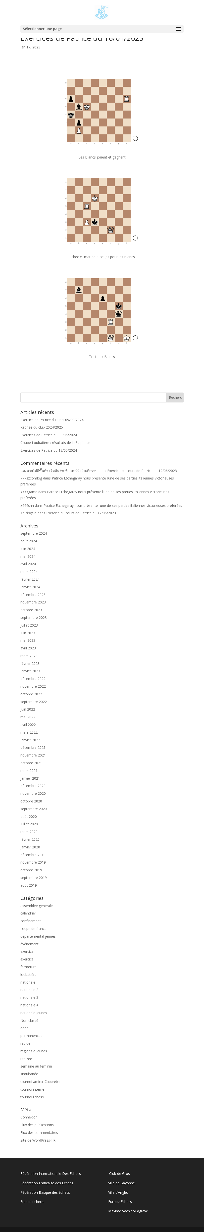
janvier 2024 (30, 587)
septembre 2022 (33, 701)
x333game (28, 491)
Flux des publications (37, 1124)
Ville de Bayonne (121, 1183)
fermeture (28, 966)
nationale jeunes (33, 1012)
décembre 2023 (33, 594)
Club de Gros (119, 1173)
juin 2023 (27, 633)
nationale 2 (29, 989)
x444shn (27, 505)
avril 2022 (28, 724)
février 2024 (30, 579)
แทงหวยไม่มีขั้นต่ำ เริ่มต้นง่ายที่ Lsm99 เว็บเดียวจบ (59, 470)
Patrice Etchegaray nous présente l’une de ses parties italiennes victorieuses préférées (113, 505)
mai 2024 (27, 556)
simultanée (29, 1074)
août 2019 (28, 885)
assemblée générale (36, 905)
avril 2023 (28, 648)
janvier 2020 (30, 847)
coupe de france (33, 928)
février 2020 (30, 839)
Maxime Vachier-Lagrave (128, 1211)
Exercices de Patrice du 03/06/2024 (48, 435)
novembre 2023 (33, 602)
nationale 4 (29, 1005)
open (24, 1028)
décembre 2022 (33, 678)
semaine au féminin (36, 1066)
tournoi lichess (32, 1097)
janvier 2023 (30, 671)
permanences (31, 1035)
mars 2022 (29, 732)
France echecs (32, 1201)
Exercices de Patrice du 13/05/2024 (48, 450)
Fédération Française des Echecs (47, 1183)
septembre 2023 (33, 617)
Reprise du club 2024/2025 (41, 427)
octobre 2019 (31, 870)
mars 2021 (29, 770)
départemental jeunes (38, 936)
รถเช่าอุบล (28, 513)
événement (29, 944)
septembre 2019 (33, 877)
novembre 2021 (33, 755)
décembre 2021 (33, 747)
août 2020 (28, 816)
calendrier (28, 913)
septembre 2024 (33, 533)
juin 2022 (27, 709)
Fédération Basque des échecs (45, 1192)
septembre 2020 (33, 808)
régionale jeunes (33, 1051)
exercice (27, 951)
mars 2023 (29, 655)
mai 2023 (27, 640)
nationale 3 (29, 997)
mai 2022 (27, 717)
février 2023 (30, 663)
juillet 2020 (29, 824)
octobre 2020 (31, 801)
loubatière (28, 974)
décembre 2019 (33, 854)
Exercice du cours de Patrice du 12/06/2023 (142, 470)
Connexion (29, 1117)
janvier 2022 (30, 740)
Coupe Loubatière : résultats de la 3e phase (55, 442)
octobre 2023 (31, 609)
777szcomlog (31, 478)
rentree (26, 1058)
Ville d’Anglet (118, 1192)
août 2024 (28, 541)
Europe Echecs (120, 1201)
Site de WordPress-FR (37, 1140)
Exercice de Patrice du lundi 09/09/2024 (52, 419)
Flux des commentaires (39, 1132)
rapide (25, 1043)
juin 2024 (27, 548)
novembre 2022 (33, 686)
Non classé (29, 1020)
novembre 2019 (33, 862)
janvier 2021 (30, 778)
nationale (27, 982)
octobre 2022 (31, 694)
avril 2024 (28, 563)
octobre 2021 (31, 762)
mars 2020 (29, 831)
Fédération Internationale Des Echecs (50, 1173)
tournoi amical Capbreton (40, 1081)
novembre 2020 (33, 793)
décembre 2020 (33, 785)
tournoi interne (32, 1089)
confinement (30, 920)
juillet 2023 (29, 625)
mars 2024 (29, 571)
